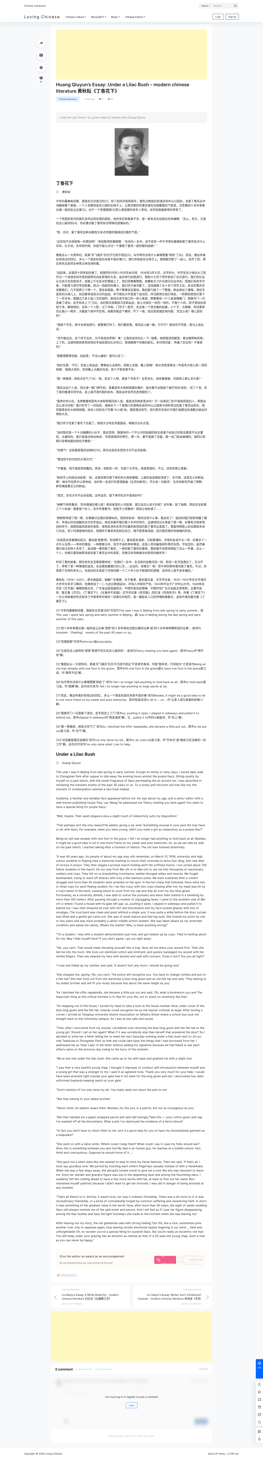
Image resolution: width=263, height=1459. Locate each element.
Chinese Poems (134, 16)
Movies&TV (97, 16)
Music (114, 16)
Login (218, 16)
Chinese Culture (74, 16)
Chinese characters (35, 5)
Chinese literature (68, 99)
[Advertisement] (131, 55)
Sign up (232, 16)
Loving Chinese (53, 1453)
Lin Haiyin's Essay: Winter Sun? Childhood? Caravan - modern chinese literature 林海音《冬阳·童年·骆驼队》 (169, 1298)
